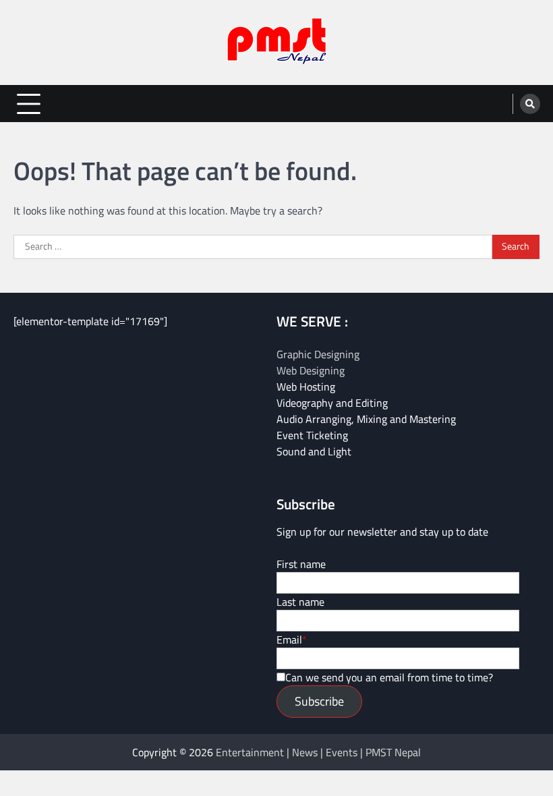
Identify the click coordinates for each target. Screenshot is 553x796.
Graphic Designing (317, 354)
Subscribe (319, 701)
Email (289, 639)
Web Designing (310, 370)
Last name (300, 602)
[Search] (530, 104)
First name (301, 564)
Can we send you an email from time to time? (389, 677)
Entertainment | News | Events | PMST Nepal (318, 752)
